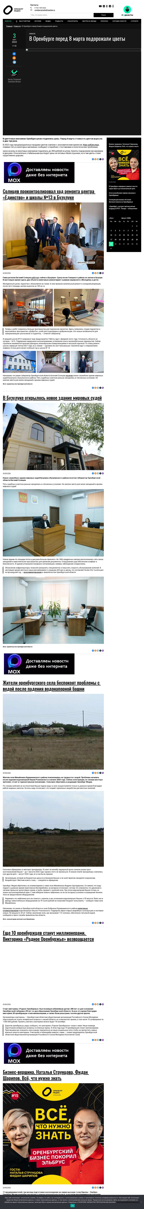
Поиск (103, 15)
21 (128, 239)
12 (119, 235)
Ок (73, 1206)
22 (132, 239)
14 (128, 235)
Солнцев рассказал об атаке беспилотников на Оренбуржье (121, 201)
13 (124, 235)
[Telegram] (14, 62)
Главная (9, 26)
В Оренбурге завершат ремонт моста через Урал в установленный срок (123, 187)
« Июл (111, 218)
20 (124, 239)
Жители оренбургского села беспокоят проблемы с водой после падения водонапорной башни (52, 685)
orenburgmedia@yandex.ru (45, 10)
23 (137, 239)
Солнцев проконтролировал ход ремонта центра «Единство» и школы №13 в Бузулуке (49, 194)
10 (111, 235)
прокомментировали (33, 572)
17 (111, 239)
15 (132, 235)
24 (111, 244)
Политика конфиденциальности (128, 1202)
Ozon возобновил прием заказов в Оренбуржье (122, 194)
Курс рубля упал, (91, 145)
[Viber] (103, 159)
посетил (69, 376)
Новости (17, 26)
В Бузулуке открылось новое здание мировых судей (52, 397)
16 (137, 235)
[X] (100, 159)
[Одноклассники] (14, 58)
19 (119, 239)
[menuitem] (8, 21)
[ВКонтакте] (14, 54)
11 (115, 235)
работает (35, 278)
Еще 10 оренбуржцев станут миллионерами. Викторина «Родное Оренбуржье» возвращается (48, 935)
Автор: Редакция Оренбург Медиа (14, 80)
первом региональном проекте (51, 1194)
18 (115, 239)
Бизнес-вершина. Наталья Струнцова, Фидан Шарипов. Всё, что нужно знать (46, 1074)
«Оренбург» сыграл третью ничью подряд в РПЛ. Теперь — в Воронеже (123, 207)
